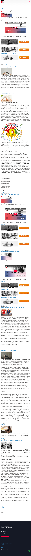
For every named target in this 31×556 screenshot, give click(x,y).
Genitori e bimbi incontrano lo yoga (7, 93)
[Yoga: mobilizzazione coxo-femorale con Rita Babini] (6, 256)
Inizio (2, 506)
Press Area (2, 544)
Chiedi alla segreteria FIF (4, 536)
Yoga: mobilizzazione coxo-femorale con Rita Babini (10, 251)
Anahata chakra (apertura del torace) (8, 9)
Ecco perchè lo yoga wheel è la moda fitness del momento (12, 67)
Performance (3, 546)
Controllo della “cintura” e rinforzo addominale (10, 194)
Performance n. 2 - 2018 (7, 348)
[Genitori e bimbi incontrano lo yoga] (6, 98)
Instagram (15, 518)
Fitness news (5, 64)
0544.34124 (3, 528)
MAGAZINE (27, 518)
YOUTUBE (21, 518)
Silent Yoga (3, 424)
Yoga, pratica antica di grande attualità (8, 350)
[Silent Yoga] (6, 429)
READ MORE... (2, 65)
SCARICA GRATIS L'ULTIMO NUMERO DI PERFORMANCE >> (9, 552)
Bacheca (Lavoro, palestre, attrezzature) (6, 543)
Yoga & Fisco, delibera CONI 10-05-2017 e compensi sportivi (12, 307)
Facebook (3, 518)
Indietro (3, 507)
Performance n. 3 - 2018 (7, 191)
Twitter (9, 518)
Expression (2, 547)
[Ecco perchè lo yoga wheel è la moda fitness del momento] (6, 71)
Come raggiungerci (3, 535)
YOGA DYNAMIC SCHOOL (4, 45)
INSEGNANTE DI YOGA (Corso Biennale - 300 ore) (8, 53)
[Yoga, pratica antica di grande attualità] (6, 355)
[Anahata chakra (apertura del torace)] (6, 13)
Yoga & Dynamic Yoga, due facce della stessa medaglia (11, 440)
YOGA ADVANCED (3, 38)
